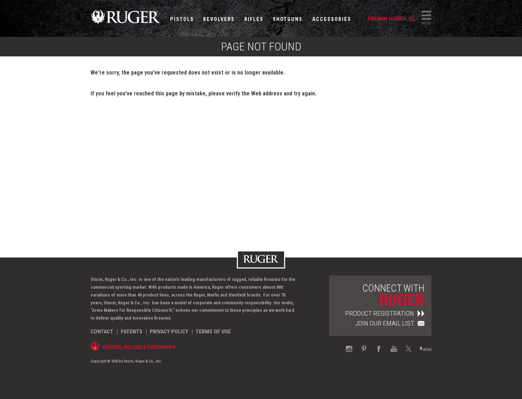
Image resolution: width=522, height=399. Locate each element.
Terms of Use (213, 331)
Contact (102, 331)
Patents (131, 331)
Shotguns (288, 19)
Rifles (253, 19)
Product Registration (379, 313)
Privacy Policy (169, 331)
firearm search (387, 19)
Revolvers (219, 19)
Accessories (331, 19)
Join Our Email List (384, 323)
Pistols (182, 19)
